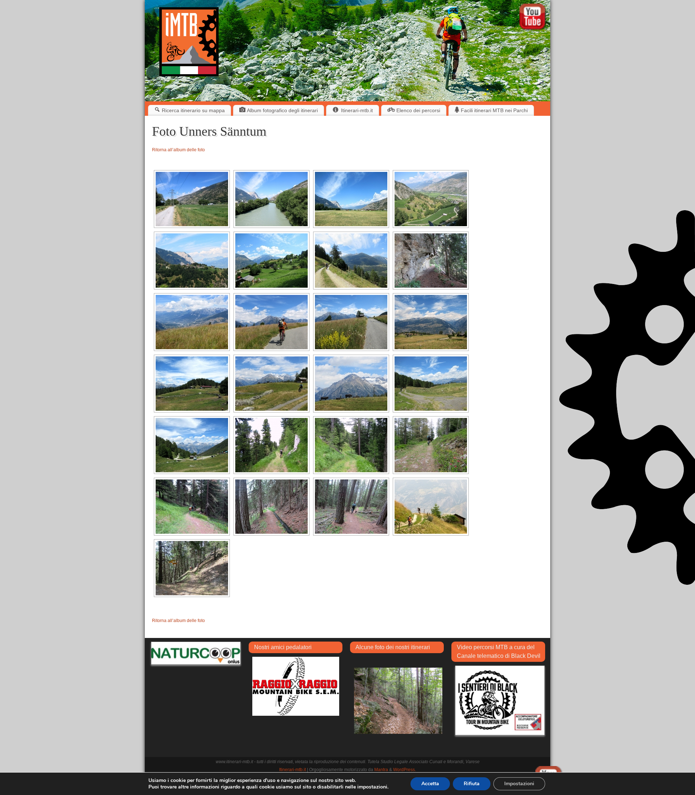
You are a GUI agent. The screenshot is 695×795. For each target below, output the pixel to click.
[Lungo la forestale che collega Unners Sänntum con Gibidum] (271, 445)
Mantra (381, 769)
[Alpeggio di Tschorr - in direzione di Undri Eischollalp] (431, 383)
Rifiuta (472, 783)
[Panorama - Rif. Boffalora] (398, 700)
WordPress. (404, 769)
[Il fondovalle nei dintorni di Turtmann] (351, 199)
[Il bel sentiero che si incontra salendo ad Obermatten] (431, 260)
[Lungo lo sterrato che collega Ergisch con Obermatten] (351, 260)
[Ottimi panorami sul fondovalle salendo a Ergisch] (431, 199)
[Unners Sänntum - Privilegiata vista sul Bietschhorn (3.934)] (192, 445)
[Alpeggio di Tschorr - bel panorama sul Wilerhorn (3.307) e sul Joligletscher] (351, 383)
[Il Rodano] (271, 199)
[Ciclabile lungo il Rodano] (192, 199)
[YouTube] (533, 18)
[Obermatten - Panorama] (351, 322)
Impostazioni (519, 783)
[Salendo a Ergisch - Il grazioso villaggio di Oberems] (192, 260)
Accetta (430, 783)
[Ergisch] (271, 260)
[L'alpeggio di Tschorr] (192, 383)
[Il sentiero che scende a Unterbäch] (351, 506)
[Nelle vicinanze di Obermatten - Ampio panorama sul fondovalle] (192, 322)
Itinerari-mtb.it (292, 769)
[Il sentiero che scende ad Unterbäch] (192, 506)
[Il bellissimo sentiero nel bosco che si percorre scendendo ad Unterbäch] (192, 568)
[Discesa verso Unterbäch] (431, 506)
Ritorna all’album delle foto (178, 149)
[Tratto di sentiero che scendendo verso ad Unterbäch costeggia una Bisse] (271, 506)
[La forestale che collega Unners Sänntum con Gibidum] (351, 445)
